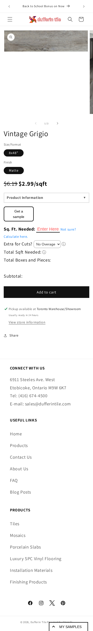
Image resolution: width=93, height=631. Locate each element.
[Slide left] (35, 123)
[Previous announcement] (9, 6)
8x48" (13, 153)
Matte (14, 170)
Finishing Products (28, 582)
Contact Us (21, 457)
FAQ (14, 480)
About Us (19, 469)
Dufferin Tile (39, 622)
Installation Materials (31, 570)
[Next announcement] (83, 6)
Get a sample (18, 214)
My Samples (70, 627)
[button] (9, 19)
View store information (27, 322)
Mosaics (17, 535)
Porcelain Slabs (25, 547)
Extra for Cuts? (18, 244)
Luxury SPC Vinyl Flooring (36, 558)
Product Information (25, 197)
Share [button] (14, 335)
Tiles (14, 523)
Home (16, 434)
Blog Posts (20, 492)
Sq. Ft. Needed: (19, 229)
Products (19, 445)
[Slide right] (57, 123)
